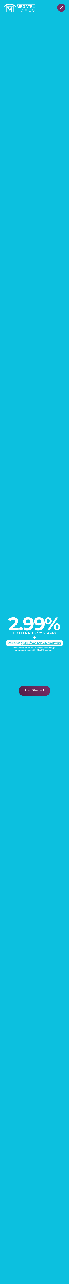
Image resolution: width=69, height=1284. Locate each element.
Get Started (34, 690)
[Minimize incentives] (61, 8)
